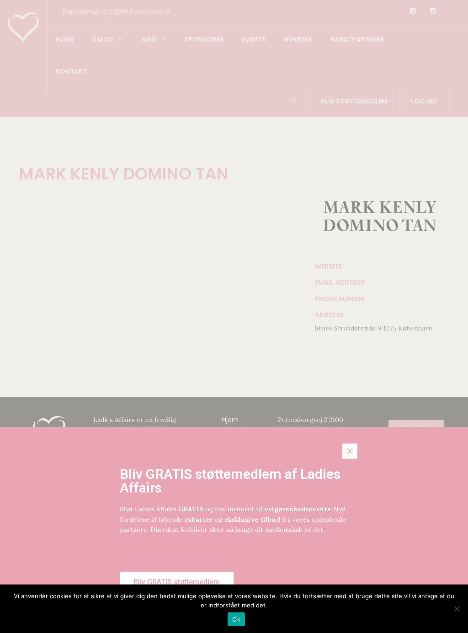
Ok (236, 619)
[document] (234, 316)
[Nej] (456, 608)
